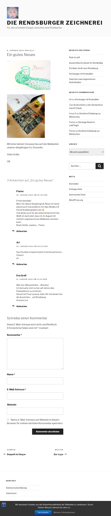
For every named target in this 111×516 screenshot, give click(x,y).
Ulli (31, 50)
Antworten (21, 231)
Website (11, 404)
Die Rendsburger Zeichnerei (55, 23)
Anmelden (74, 184)
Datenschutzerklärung (16, 488)
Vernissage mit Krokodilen (81, 73)
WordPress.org (76, 200)
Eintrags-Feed (75, 189)
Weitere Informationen (64, 512)
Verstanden (43, 512)
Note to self (74, 57)
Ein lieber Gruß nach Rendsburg (83, 68)
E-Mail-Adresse (16, 389)
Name (11, 374)
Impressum (11, 493)
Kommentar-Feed (77, 194)
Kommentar (14, 335)
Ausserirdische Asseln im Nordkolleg (86, 63)
